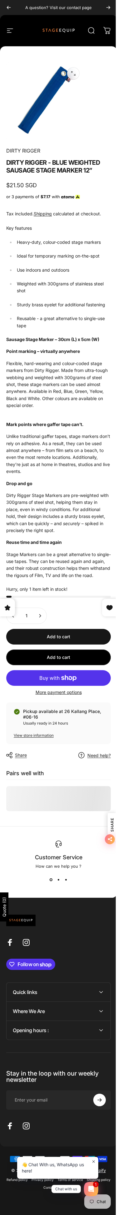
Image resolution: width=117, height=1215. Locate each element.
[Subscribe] (95, 1103)
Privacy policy (54, 1184)
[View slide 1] (51, 880)
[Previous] (9, 7)
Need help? (99, 755)
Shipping (43, 213)
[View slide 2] (58, 880)
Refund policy (28, 1184)
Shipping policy (39, 1191)
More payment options (59, 692)
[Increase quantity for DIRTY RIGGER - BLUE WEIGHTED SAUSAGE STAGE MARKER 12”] (39, 616)
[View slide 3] (66, 880)
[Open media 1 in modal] (73, 73)
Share (21, 755)
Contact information (70, 1191)
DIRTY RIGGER (23, 151)
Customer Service (58, 857)
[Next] (108, 7)
